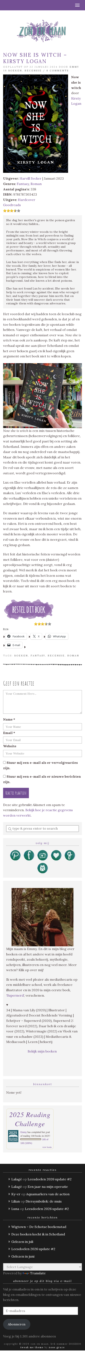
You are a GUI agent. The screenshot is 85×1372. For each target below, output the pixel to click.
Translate (38, 1273)
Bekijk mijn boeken (43, 1051)
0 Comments (57, 70)
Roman (36, 184)
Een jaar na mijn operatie (48, 1187)
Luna (15, 1209)
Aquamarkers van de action (48, 1194)
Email (9, 733)
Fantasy (23, 184)
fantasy (38, 655)
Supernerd (15, 995)
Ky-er (15, 1194)
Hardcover (26, 200)
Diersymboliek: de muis (44, 1201)
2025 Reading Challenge (30, 1119)
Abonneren (16, 1324)
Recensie (33, 70)
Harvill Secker (30, 178)
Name (9, 719)
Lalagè (16, 1179)
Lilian (15, 1201)
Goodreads (12, 205)
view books (47, 1147)
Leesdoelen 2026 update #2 (50, 1179)
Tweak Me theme (32, 1347)
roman (73, 655)
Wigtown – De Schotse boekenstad (38, 1227)
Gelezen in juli (22, 1242)
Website (9, 746)
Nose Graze (57, 1347)
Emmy (74, 66)
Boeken (15, 70)
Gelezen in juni (22, 1256)
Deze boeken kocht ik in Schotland (38, 1234)
